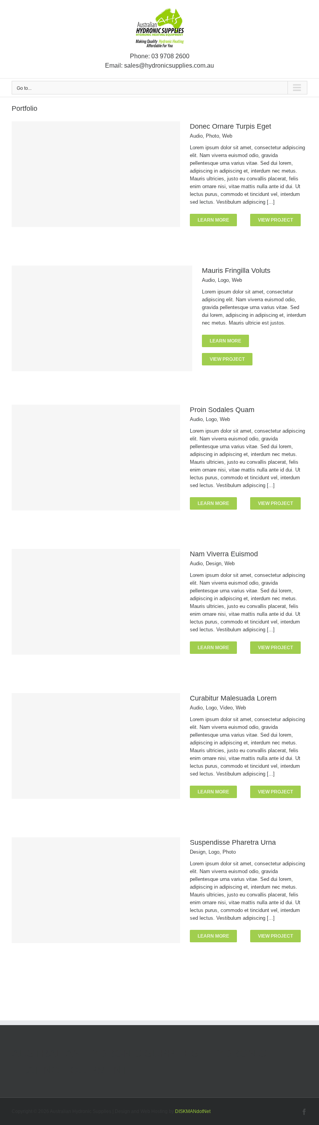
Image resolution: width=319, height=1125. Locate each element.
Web (227, 136)
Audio (196, 136)
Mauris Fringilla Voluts (236, 270)
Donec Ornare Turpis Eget (230, 126)
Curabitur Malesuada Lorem (233, 698)
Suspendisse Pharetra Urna (233, 842)
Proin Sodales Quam (222, 410)
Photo (212, 136)
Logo (223, 280)
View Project (275, 220)
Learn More (213, 220)
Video (226, 708)
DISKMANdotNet (192, 1111)
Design (213, 563)
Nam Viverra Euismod (224, 554)
